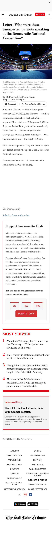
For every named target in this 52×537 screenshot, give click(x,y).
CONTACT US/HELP (14, 478)
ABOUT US (15, 451)
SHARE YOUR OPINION (37, 485)
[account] (49, 14)
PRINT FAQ (37, 460)
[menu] (3, 14)
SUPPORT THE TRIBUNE (37, 480)
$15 (14, 305)
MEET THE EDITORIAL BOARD (14, 484)
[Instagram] (25, 495)
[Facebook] (30, 495)
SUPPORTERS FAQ (37, 455)
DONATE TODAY (26, 313)
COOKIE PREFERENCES (37, 489)
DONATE (40, 14)
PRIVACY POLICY (14, 460)
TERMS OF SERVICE (14, 455)
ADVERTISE (14, 474)
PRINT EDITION (37, 465)
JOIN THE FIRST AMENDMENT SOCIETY (37, 474)
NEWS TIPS (14, 469)
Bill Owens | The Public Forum (20, 96)
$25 (26, 305)
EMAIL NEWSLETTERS (37, 469)
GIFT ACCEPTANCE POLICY (14, 489)
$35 (38, 305)
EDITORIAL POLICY (14, 465)
